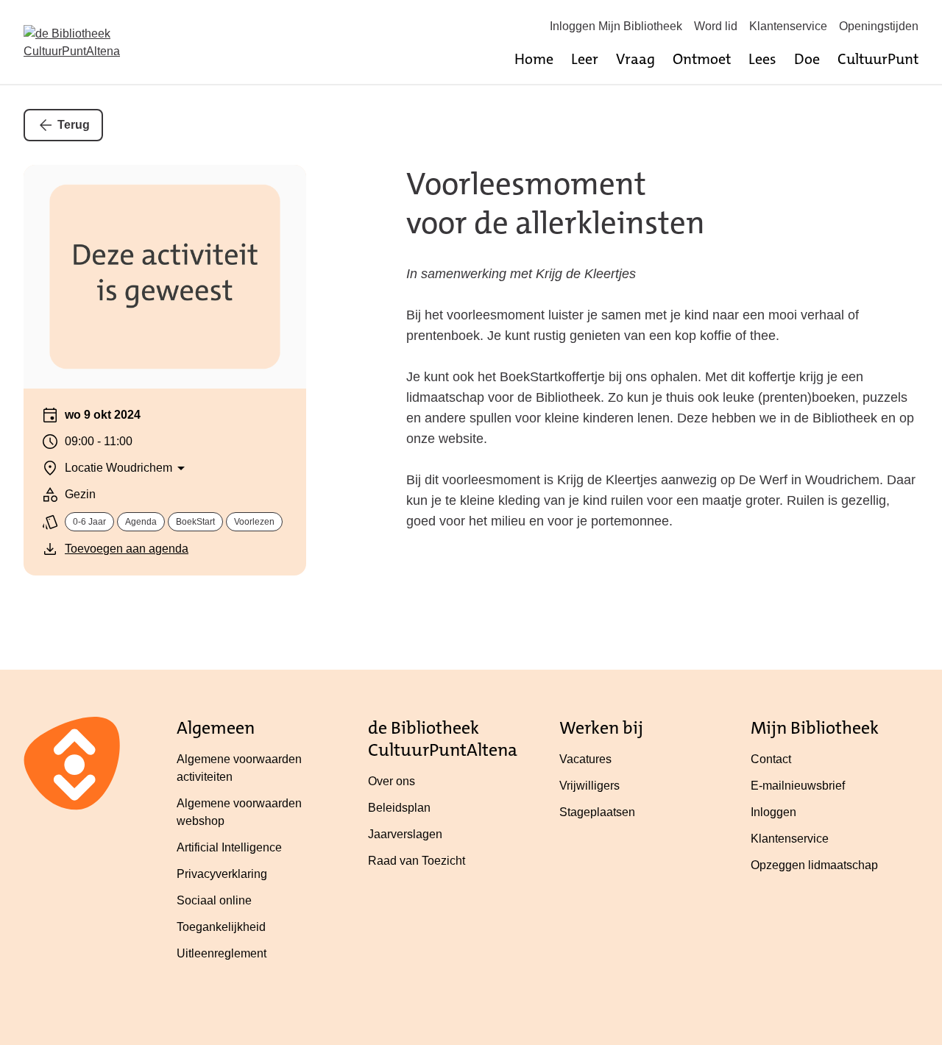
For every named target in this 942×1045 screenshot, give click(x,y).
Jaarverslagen (405, 834)
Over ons (391, 781)
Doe (807, 59)
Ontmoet (702, 59)
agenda (141, 522)
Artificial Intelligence (229, 847)
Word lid (715, 26)
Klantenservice (788, 26)
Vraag (635, 59)
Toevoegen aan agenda (126, 548)
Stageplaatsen (597, 812)
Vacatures (585, 759)
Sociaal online (214, 900)
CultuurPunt (877, 59)
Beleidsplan (399, 807)
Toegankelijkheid (221, 927)
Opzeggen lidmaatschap (814, 865)
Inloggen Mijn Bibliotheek (616, 26)
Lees (762, 59)
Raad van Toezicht (416, 860)
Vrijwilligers (589, 785)
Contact (771, 759)
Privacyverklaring (222, 874)
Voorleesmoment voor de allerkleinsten (555, 203)
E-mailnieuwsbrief (798, 785)
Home (533, 59)
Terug (73, 124)
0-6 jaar (89, 522)
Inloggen (773, 812)
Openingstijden (878, 26)
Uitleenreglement (221, 953)
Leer (584, 59)
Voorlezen (254, 522)
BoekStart (195, 522)
